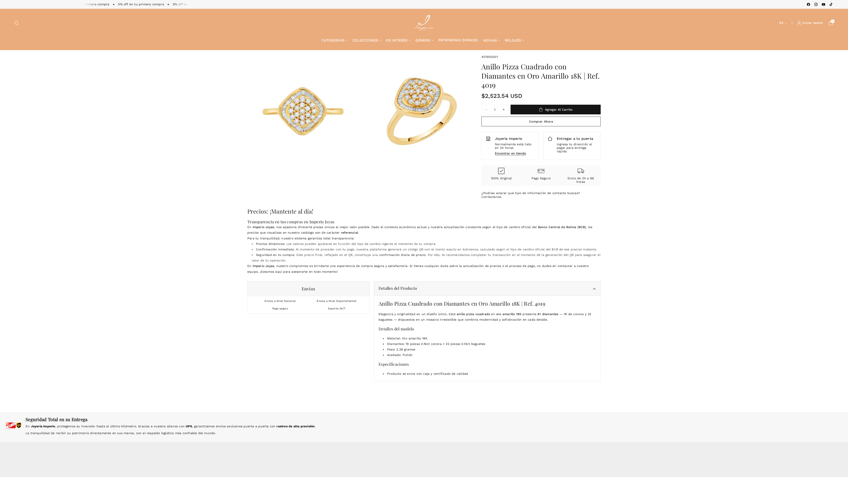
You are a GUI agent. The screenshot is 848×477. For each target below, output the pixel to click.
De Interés (396, 40)
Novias (490, 40)
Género (422, 40)
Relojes (513, 40)
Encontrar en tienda (510, 153)
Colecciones (365, 40)
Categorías (333, 40)
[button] (16, 23)
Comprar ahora (541, 121)
